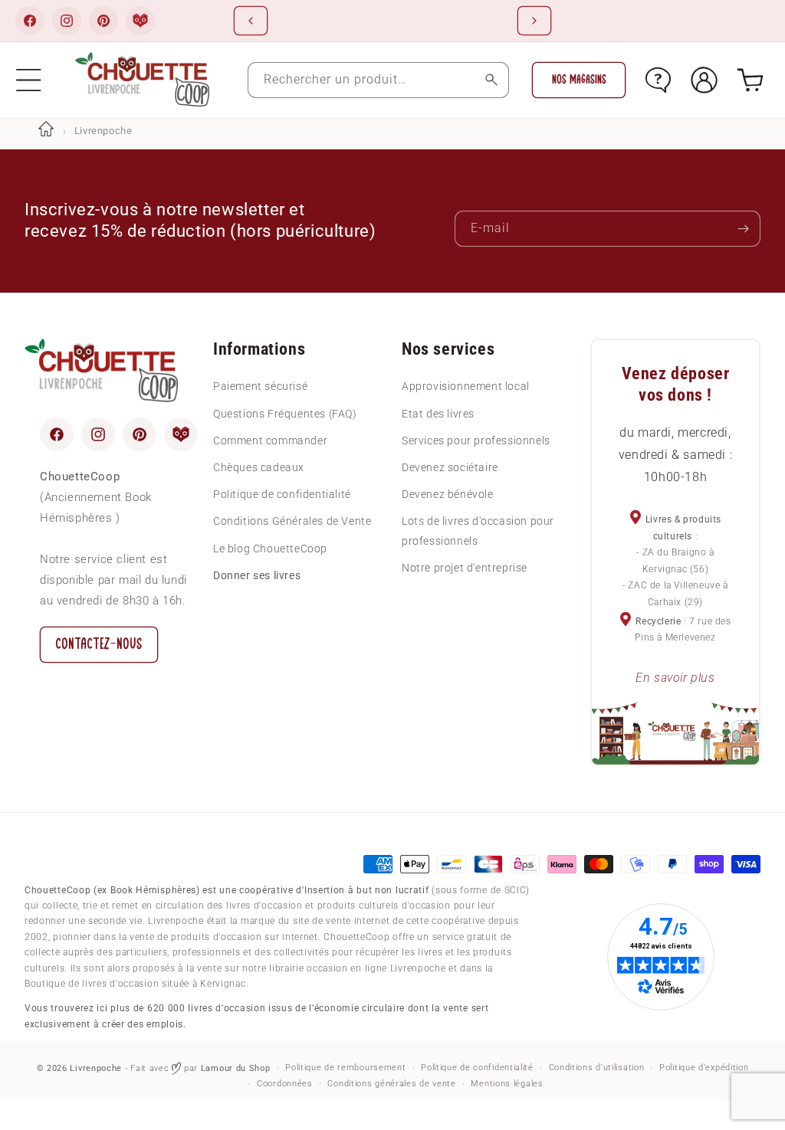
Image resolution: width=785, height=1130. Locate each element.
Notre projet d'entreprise (464, 568)
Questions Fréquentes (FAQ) (285, 414)
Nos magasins (579, 80)
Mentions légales (507, 1084)
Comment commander (270, 440)
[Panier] (750, 80)
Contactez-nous (99, 644)
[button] (28, 80)
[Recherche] (491, 80)
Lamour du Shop (236, 1068)
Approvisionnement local (466, 386)
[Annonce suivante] (534, 20)
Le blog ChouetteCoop (270, 548)
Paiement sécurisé (260, 386)
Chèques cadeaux (258, 467)
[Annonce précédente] (251, 20)
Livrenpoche (96, 1068)
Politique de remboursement (345, 1068)
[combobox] (378, 80)
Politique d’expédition (703, 1068)
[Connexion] (704, 80)
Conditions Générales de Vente (292, 521)
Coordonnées (285, 1084)
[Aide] (658, 80)
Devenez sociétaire (450, 467)
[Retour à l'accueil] (46, 130)
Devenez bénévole (448, 494)
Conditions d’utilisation (597, 1068)
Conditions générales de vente (391, 1084)
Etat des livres (438, 414)
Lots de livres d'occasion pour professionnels (478, 530)
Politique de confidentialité (282, 494)
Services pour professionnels (476, 440)
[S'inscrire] (743, 229)
